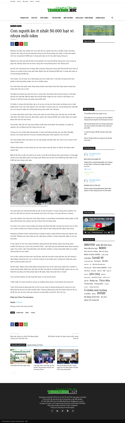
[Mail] (62, 411)
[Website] (73, 411)
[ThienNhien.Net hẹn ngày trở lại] (21, 356)
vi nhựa (33, 312)
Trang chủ (24, 18)
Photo (89, 169)
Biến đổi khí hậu (91, 248)
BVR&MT (19, 302)
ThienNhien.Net (94, 154)
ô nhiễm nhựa (19, 312)
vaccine (106, 284)
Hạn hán (86, 264)
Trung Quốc (88, 284)
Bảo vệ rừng (103, 251)
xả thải (86, 287)
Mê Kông (87, 271)
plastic (27, 312)
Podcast (38, 1)
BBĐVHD (89, 245)
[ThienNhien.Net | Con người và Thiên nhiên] (62, 9)
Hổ (90, 264)
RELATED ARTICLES (18, 345)
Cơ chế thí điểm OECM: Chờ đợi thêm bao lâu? (98, 133)
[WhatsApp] (26, 44)
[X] (17, 44)
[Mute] (109, 232)
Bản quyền (25, 1)
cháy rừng (104, 254)
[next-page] (14, 373)
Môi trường (68, 18)
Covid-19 (97, 258)
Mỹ (104, 271)
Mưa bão (93, 270)
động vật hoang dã (91, 300)
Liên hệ (32, 1)
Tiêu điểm (44, 18)
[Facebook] (12, 44)
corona (87, 258)
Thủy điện (104, 280)
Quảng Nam (87, 277)
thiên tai (94, 280)
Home (12, 23)
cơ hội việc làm (88, 261)
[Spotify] (68, 411)
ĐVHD (101, 293)
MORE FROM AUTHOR (35, 345)
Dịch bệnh (97, 261)
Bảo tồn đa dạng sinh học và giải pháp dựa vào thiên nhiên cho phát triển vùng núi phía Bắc (67, 367)
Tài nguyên (56, 18)
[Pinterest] (21, 44)
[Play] (86, 232)
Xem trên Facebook (89, 172)
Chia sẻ (87, 174)
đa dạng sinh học (92, 297)
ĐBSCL (94, 294)
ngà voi (86, 274)
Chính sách (100, 18)
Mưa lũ (99, 271)
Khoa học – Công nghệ (84, 18)
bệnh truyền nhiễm (92, 254)
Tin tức (34, 18)
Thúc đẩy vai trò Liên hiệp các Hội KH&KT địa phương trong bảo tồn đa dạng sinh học (44, 367)
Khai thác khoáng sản (98, 264)
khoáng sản (88, 267)
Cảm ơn (19, 1)
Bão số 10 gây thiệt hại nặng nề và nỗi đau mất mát (98, 139)
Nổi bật (19, 26)
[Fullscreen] (112, 232)
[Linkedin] (57, 411)
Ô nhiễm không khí (94, 287)
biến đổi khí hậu (104, 245)
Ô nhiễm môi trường (95, 290)
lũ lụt (109, 267)
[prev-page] (11, 373)
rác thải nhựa (96, 277)
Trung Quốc (98, 284)
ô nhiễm (87, 294)
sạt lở (86, 281)
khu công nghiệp (100, 267)
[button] (112, 18)
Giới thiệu (12, 1)
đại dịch (104, 297)
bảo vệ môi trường (91, 251)
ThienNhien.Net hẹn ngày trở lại (20, 365)
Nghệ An (109, 270)
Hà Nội (105, 261)
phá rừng (94, 274)
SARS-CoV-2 (106, 277)
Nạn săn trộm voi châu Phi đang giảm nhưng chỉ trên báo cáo (24, 337)
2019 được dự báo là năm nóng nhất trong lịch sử (63, 337)
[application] (99, 225)
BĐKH (102, 248)
